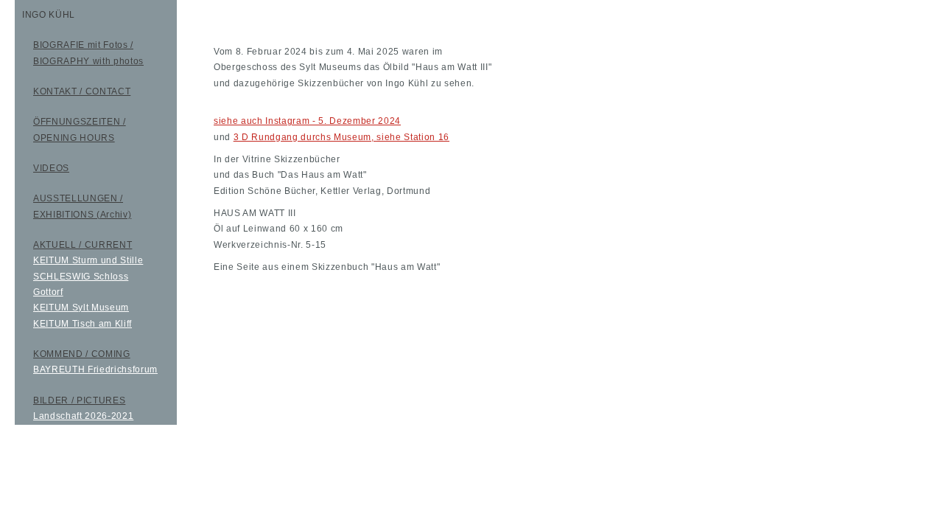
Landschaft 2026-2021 (83, 416)
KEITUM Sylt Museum (81, 307)
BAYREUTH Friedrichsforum (95, 369)
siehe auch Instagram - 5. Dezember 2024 (307, 121)
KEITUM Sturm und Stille (88, 260)
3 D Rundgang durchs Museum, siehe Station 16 (341, 137)
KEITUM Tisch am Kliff (82, 324)
